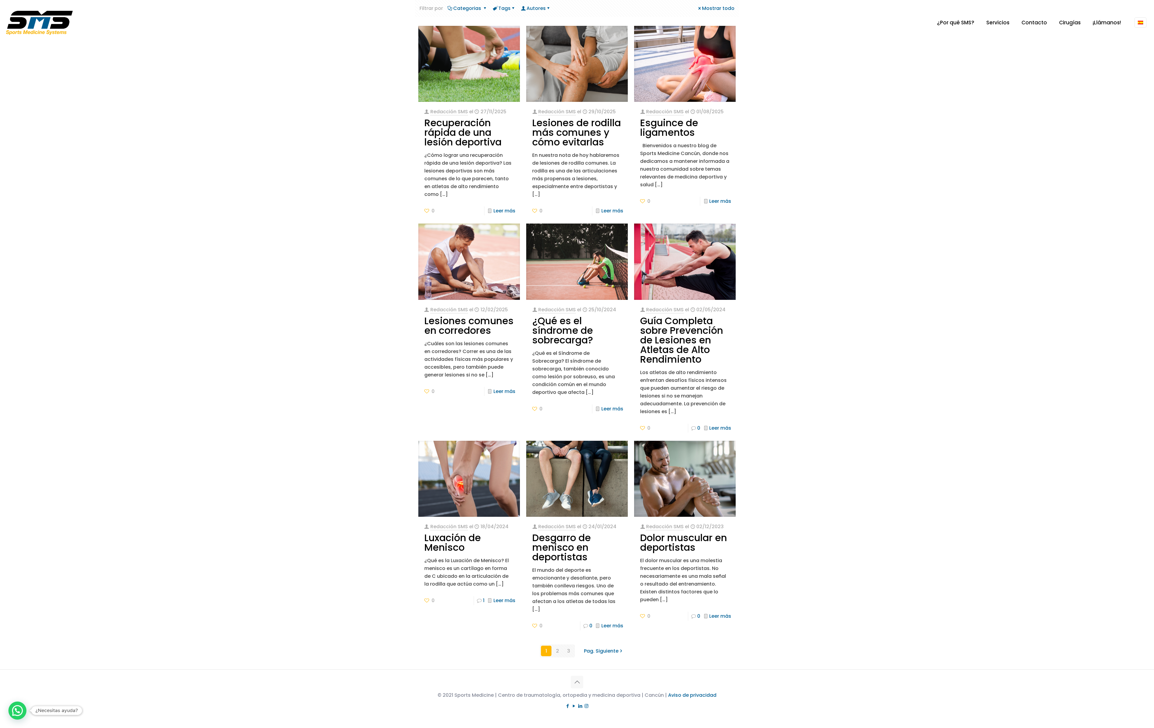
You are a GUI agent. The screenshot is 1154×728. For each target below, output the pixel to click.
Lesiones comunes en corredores (469, 325)
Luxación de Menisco (452, 542)
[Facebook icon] (567, 706)
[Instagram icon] (586, 706)
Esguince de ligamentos (669, 127)
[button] (17, 711)
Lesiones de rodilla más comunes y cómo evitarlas (576, 132)
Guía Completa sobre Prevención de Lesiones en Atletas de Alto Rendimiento (681, 340)
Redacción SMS (449, 111)
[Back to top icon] (577, 682)
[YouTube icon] (574, 706)
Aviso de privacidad (692, 695)
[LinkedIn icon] (580, 706)
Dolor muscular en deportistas (683, 542)
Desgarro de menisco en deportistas (561, 547)
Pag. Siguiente (601, 650)
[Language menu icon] (1140, 22)
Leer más (504, 210)
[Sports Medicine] (39, 22)
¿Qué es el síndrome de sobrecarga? (562, 330)
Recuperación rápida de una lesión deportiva (463, 132)
